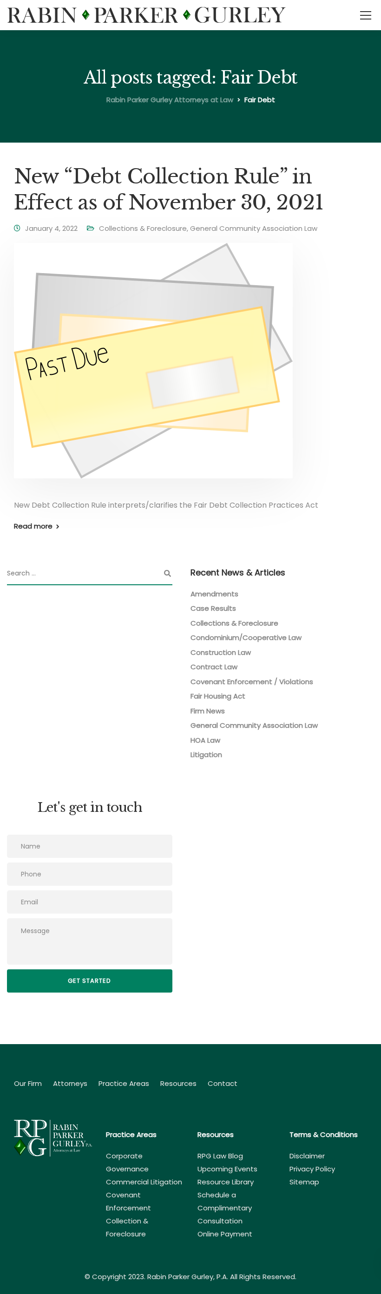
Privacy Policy (312, 1169)
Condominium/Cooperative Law (246, 637)
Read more (33, 526)
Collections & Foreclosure (143, 228)
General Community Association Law (253, 228)
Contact (222, 1083)
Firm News (207, 711)
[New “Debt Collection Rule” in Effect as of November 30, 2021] (153, 367)
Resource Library (225, 1182)
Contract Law (213, 667)
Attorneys (70, 1083)
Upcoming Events (227, 1169)
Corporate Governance (127, 1162)
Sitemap (304, 1182)
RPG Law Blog (220, 1156)
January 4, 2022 (51, 228)
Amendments (214, 594)
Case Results (213, 608)
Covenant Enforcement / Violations (251, 681)
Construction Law (220, 652)
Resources (178, 1083)
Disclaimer (307, 1156)
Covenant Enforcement (128, 1201)
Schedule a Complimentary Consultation (224, 1208)
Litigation (206, 754)
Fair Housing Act (217, 696)
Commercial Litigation (144, 1182)
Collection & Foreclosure (127, 1227)
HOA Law (205, 740)
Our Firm (28, 1083)
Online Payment (224, 1234)
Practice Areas (124, 1083)
